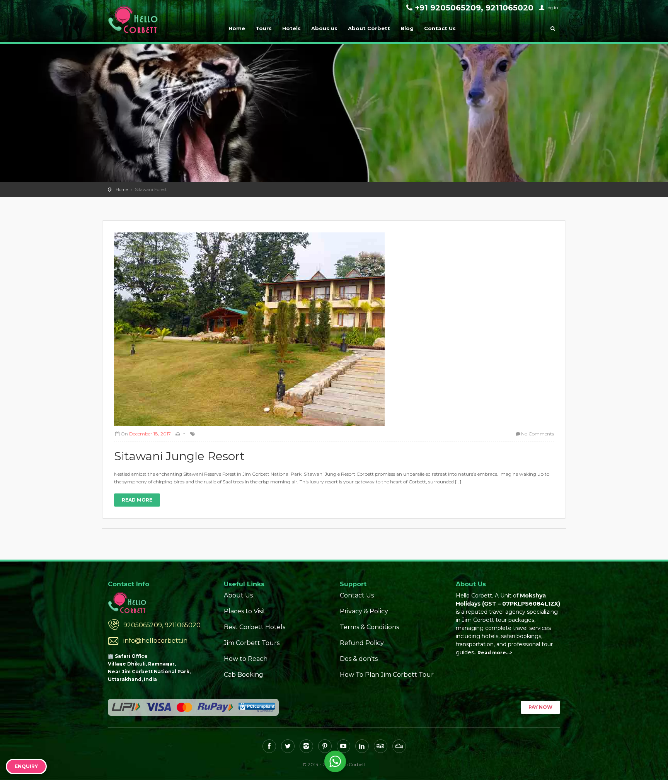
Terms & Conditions (369, 627)
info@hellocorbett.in (155, 640)
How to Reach (246, 658)
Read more (137, 500)
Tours (264, 28)
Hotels (291, 28)
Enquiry (26, 766)
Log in (551, 7)
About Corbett (369, 28)
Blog (407, 28)
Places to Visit (245, 611)
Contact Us (440, 28)
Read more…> (494, 652)
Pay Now (540, 707)
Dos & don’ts (359, 658)
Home (236, 28)
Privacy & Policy (364, 611)
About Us (238, 595)
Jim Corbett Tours (251, 643)
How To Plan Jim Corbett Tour (387, 674)
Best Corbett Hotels (254, 627)
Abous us (324, 28)
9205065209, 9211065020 (162, 625)
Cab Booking (243, 674)
